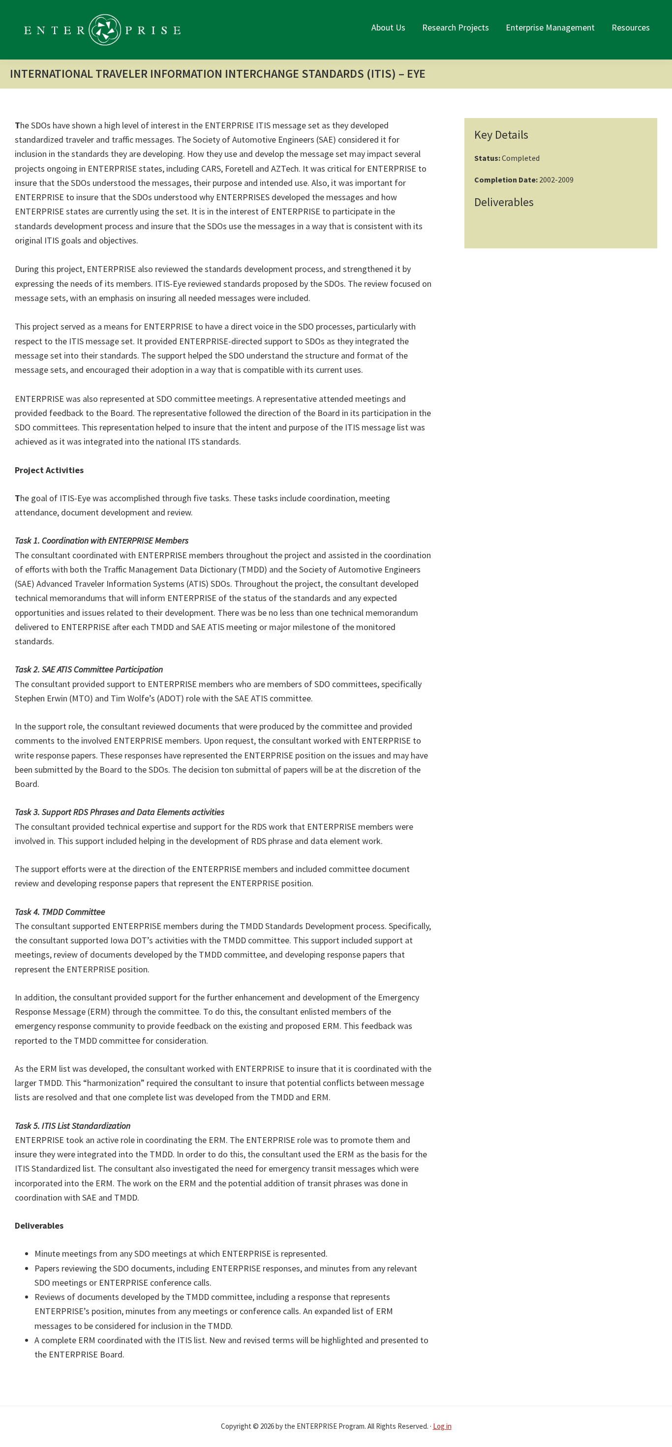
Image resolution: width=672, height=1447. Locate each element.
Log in (442, 1426)
